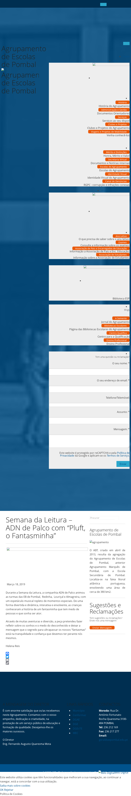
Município (79, 710)
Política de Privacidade (16, 767)
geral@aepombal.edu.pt (113, 739)
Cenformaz (79, 715)
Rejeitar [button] (8, 790)
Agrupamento (121, 60)
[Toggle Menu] (103, 4)
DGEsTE (77, 728)
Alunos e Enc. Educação (115, 190)
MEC (75, 733)
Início (126, 56)
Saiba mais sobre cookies (15, 785)
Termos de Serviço (118, 455)
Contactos (123, 349)
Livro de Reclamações (44, 767)
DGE (75, 724)
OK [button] (2, 790)
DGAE (76, 719)
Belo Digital (121, 772)
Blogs (126, 263)
